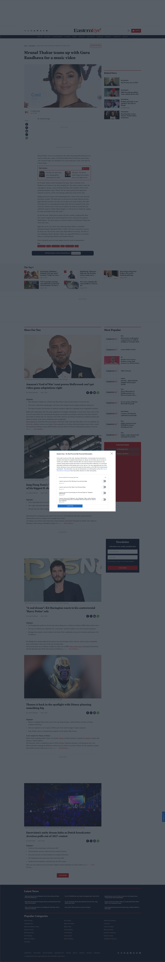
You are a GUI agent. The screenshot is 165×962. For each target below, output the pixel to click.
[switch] (104, 481)
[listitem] (82, 477)
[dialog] (82, 481)
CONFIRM (70, 506)
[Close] (112, 454)
